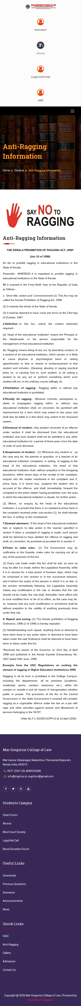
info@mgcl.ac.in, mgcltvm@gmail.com (30, 776)
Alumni (7, 823)
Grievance (40, 29)
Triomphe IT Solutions (40, 999)
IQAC (6, 936)
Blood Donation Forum (16, 849)
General (19, 170)
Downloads (9, 875)
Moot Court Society (14, 832)
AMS (41, 100)
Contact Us (9, 969)
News (6, 909)
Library (40, 53)
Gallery (7, 952)
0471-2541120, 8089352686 (24, 770)
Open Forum (10, 814)
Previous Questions (14, 884)
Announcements (13, 900)
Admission (9, 961)
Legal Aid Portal (40, 76)
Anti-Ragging (10, 944)
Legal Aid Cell (11, 840)
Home (6, 170)
